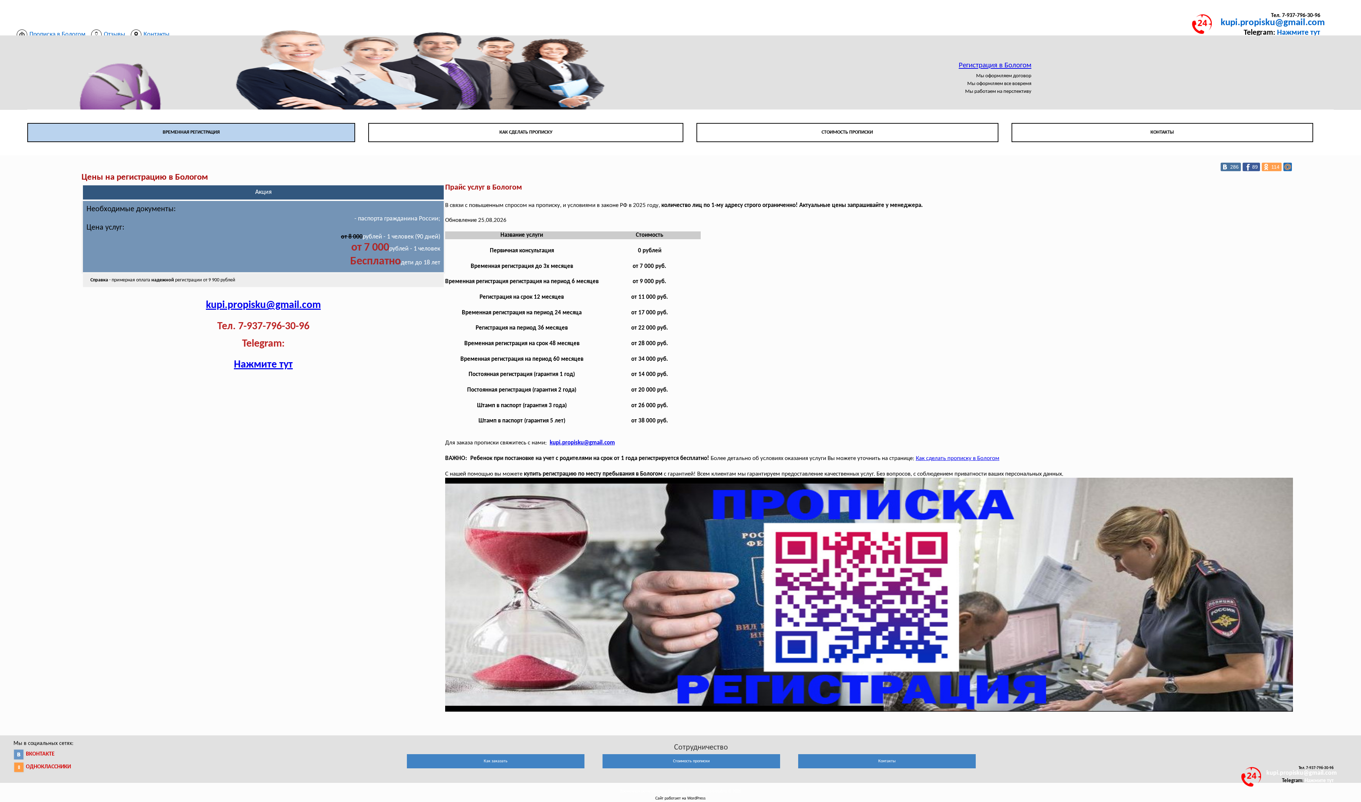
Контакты (1162, 132)
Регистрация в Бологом (995, 65)
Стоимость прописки (847, 132)
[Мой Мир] (1287, 167)
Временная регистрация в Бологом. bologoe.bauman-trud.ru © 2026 (680, 791)
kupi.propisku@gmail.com (1273, 23)
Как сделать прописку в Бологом (957, 458)
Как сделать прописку (526, 132)
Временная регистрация (191, 132)
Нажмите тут (1298, 33)
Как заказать (496, 761)
